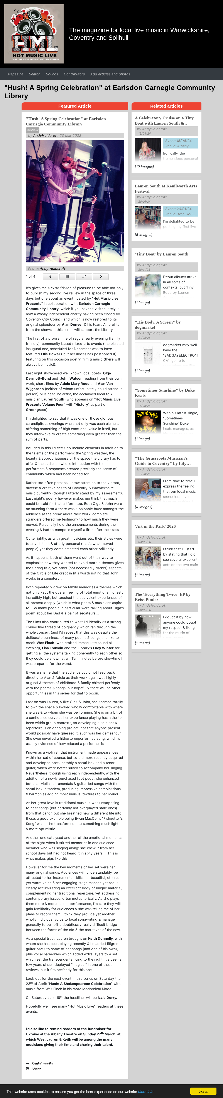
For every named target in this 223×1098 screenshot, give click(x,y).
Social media (42, 1063)
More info (145, 1091)
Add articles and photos (110, 74)
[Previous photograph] (50, 276)
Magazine (15, 74)
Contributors (74, 74)
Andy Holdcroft (52, 268)
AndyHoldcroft (45, 135)
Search (34, 74)
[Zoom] (84, 276)
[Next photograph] (101, 276)
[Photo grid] (67, 276)
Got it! (203, 1091)
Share (36, 1069)
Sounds (52, 74)
